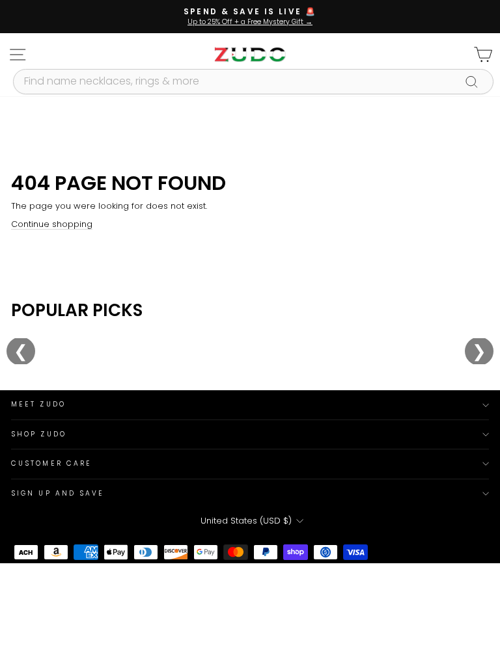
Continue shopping (51, 224)
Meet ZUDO (38, 404)
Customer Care (51, 463)
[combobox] (253, 81)
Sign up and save (57, 493)
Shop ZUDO (38, 434)
